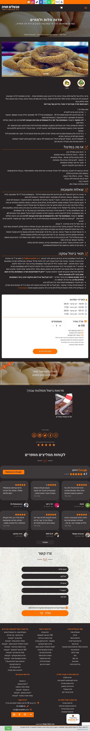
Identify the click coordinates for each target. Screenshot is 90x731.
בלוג (75, 655)
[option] (45, 59)
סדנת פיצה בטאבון (67, 686)
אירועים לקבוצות (15, 664)
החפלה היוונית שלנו (45, 655)
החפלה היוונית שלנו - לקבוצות (15, 641)
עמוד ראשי (63, 35)
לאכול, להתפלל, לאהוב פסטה (45, 647)
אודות (75, 635)
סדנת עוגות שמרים (67, 683)
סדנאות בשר (75, 650)
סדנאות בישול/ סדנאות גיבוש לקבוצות (75, 647)
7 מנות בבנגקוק (22, 684)
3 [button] (44, 73)
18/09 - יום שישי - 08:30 (74, 303)
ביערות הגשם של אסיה (45, 650)
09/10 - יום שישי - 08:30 (74, 310)
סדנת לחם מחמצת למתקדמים (67, 680)
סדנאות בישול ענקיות (15, 670)
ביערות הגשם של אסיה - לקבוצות (15, 658)
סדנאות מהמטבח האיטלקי (67, 706)
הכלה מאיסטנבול (45, 658)
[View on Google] (87, 505)
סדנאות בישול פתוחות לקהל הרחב (47, 35)
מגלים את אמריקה (45, 652)
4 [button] (42, 73)
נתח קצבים (45, 632)
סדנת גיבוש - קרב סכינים (15, 635)
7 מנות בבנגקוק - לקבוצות (22, 693)
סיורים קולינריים (15, 667)
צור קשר (75, 658)
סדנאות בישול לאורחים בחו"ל (15, 661)
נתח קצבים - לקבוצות (15, 638)
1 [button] (47, 73)
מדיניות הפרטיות (82, 729)
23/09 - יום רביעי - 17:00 (74, 307)
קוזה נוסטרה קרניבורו (45, 638)
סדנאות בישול (75, 638)
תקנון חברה (22, 287)
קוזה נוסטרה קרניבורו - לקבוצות (15, 647)
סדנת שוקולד (67, 689)
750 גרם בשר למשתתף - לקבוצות (15, 650)
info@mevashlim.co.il (31, 258)
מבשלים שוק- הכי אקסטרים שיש (15, 632)
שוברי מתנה (75, 652)
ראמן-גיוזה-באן (45, 664)
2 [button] (46, 73)
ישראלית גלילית (45, 661)
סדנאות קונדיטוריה (75, 641)
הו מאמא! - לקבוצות (22, 690)
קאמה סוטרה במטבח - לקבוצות (22, 695)
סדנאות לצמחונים (67, 712)
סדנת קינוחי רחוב (67, 692)
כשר (57, 2)
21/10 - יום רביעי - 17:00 (74, 314)
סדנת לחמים (67, 677)
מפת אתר (75, 661)
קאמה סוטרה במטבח (22, 687)
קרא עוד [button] (67, 496)
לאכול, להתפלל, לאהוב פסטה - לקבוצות (15, 644)
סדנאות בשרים (67, 703)
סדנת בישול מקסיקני (45, 644)
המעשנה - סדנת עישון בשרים (45, 641)
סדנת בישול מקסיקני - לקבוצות (15, 655)
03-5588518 (20, 706)
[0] (61, 8)
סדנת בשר (75, 644)
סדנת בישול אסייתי (67, 709)
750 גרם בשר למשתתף (45, 635)
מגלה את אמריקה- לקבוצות (15, 652)
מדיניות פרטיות (75, 664)
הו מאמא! (22, 681)
